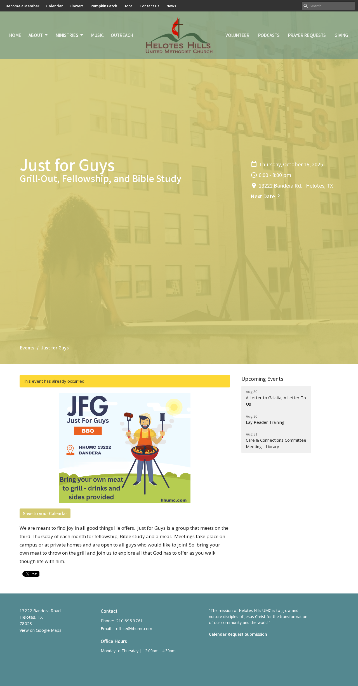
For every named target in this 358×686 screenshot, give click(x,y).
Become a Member (22, 5)
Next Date (263, 196)
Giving (341, 35)
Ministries (67, 35)
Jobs (128, 5)
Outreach (122, 35)
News (171, 5)
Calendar (54, 5)
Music (97, 35)
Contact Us (149, 5)
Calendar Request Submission (238, 634)
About (36, 35)
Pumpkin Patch (104, 5)
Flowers (77, 5)
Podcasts (269, 35)
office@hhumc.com (134, 628)
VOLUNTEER (237, 35)
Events (27, 347)
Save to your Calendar (45, 513)
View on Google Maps (41, 630)
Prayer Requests (307, 35)
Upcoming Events (262, 378)
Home (15, 35)
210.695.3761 (129, 620)
